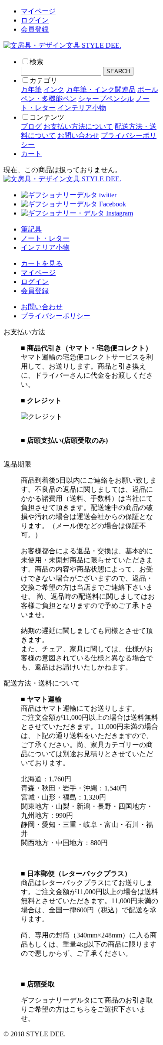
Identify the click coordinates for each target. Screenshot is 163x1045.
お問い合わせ (78, 135)
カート (31, 153)
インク (53, 89)
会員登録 (35, 29)
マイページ (38, 11)
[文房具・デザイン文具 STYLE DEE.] (62, 45)
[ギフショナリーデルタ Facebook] (73, 204)
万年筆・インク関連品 (101, 89)
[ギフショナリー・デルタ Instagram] (77, 213)
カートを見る (42, 263)
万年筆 (31, 89)
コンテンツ (47, 117)
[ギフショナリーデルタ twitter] (68, 195)
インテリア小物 (81, 107)
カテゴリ (43, 80)
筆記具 (31, 229)
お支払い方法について (78, 126)
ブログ (31, 126)
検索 (36, 61)
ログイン (35, 20)
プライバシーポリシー (55, 316)
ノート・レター (45, 238)
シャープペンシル (106, 98)
